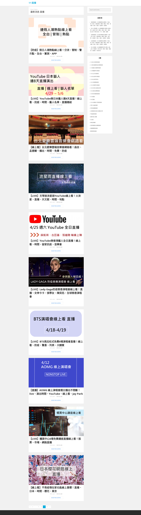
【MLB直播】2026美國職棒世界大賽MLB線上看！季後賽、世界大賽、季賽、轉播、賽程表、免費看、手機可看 (100, 49)
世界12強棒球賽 (94, 105)
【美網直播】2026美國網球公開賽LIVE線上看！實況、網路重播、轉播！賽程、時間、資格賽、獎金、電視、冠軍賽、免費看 (100, 24)
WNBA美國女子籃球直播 (96, 102)
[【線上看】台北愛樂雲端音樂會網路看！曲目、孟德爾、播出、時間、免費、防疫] (56, 129)
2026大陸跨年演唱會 (95, 85)
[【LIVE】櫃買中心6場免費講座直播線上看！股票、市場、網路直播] (56, 421)
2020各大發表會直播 (95, 62)
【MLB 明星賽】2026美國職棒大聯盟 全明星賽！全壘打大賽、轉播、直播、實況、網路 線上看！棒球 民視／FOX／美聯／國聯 (100, 30)
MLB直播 (92, 96)
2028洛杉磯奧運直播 (95, 93)
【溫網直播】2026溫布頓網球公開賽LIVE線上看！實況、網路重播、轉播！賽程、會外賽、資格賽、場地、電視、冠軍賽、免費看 (100, 36)
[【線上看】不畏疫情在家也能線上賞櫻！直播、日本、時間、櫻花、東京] (56, 470)
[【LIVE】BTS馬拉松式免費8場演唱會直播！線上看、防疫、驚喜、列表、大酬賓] (56, 324)
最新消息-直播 (59, 56)
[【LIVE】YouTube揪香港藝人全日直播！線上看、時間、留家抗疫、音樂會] (56, 225)
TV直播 (32, 3)
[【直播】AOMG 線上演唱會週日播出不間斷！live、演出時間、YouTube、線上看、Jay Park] (56, 372)
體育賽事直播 (93, 131)
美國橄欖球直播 (94, 128)
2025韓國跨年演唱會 (95, 70)
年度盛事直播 (93, 113)
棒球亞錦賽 (92, 122)
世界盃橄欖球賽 (94, 108)
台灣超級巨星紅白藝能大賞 (96, 111)
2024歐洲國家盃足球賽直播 (96, 65)
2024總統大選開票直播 (95, 67)
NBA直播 (92, 99)
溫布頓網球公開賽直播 (95, 125)
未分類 (91, 119)
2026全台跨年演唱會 (95, 76)
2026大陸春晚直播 (94, 82)
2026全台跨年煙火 (94, 79)
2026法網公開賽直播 (95, 90)
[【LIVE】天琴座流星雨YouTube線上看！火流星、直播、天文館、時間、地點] (56, 178)
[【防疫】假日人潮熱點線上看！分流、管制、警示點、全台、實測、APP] (56, 32)
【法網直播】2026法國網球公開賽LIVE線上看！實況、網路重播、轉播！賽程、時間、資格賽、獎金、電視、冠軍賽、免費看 (100, 42)
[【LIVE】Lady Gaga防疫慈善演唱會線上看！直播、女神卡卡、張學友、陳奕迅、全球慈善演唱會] (56, 272)
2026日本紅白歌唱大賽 (95, 88)
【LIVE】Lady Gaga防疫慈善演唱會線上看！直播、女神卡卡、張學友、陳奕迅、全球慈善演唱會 (56, 293)
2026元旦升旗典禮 (94, 73)
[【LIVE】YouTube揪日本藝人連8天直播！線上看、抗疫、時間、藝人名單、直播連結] (56, 81)
